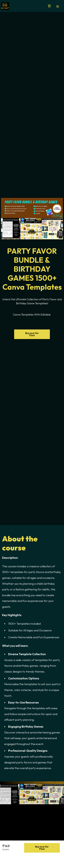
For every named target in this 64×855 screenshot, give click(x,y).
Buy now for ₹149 (32, 334)
